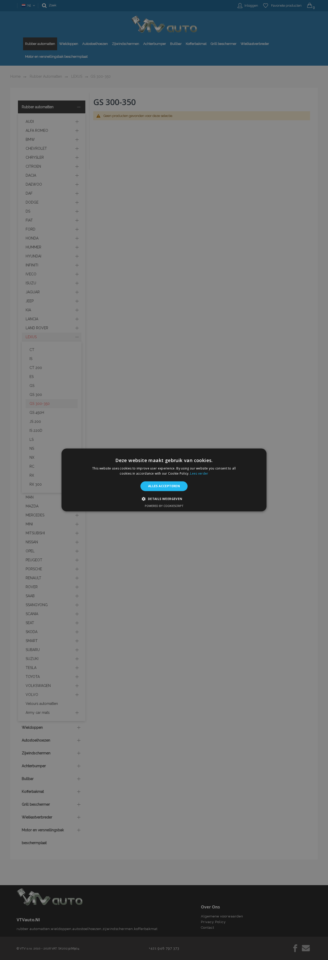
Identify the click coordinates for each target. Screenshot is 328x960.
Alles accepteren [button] (164, 486)
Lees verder (199, 474)
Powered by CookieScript (164, 506)
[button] (164, 499)
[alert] (164, 480)
